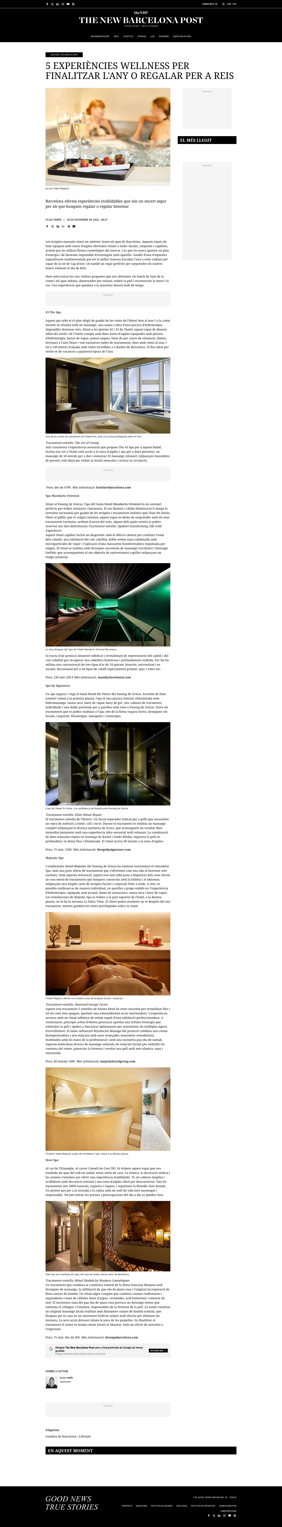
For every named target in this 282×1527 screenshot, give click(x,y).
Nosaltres (141, 1506)
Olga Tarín (53, 219)
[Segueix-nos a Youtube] (68, 4)
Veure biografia (65, 1381)
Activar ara (156, 1351)
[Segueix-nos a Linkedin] (57, 4)
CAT (229, 4)
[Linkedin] (58, 226)
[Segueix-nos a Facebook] (47, 4)
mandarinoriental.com (114, 677)
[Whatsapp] (63, 226)
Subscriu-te (210, 4)
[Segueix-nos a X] (52, 4)
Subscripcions (228, 1511)
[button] (223, 4)
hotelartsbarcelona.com (113, 487)
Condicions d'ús (227, 1506)
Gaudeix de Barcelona (64, 54)
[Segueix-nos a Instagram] (62, 4)
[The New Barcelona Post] (72, 1503)
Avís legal (181, 1506)
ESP (234, 4)
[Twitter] (52, 226)
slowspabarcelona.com (121, 1337)
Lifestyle (85, 1436)
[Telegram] (68, 226)
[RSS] (73, 4)
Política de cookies (161, 1506)
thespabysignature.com (113, 849)
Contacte (127, 1506)
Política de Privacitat (203, 1506)
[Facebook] (47, 226)
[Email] (74, 226)
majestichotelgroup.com (117, 1061)
